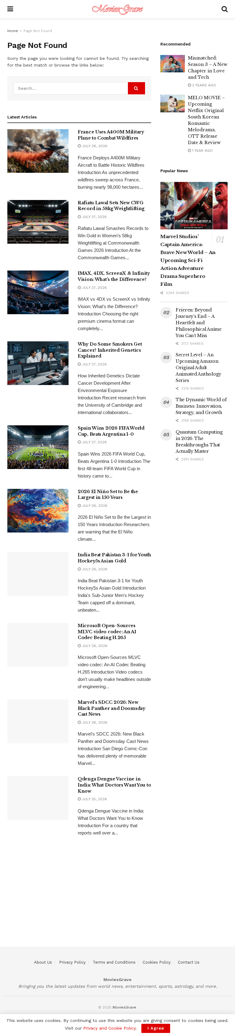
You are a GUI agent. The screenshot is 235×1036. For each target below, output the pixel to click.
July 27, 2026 (94, 217)
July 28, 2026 (94, 146)
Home (12, 31)
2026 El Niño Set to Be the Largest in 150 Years (108, 494)
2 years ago (203, 85)
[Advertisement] (117, 904)
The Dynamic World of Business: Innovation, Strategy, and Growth (201, 406)
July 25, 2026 (94, 799)
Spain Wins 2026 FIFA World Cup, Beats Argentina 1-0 (111, 431)
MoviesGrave (124, 1007)
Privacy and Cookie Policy (109, 1028)
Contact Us (189, 962)
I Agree (155, 1028)
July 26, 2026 (94, 505)
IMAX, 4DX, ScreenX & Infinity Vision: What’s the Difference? (114, 276)
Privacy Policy (72, 962)
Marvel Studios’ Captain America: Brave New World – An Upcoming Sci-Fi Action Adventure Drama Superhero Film (187, 260)
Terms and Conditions (114, 962)
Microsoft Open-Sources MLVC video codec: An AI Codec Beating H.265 (107, 631)
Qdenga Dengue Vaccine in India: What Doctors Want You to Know (114, 785)
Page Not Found (38, 31)
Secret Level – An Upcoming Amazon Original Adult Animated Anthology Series (198, 367)
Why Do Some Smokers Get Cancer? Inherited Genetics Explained (110, 350)
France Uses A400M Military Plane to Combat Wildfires (111, 135)
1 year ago (202, 150)
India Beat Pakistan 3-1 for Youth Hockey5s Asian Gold (114, 558)
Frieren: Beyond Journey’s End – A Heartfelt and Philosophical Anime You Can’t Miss (199, 322)
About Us (43, 962)
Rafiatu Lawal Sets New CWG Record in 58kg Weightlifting (111, 206)
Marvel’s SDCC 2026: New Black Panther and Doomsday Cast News (111, 708)
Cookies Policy (157, 962)
